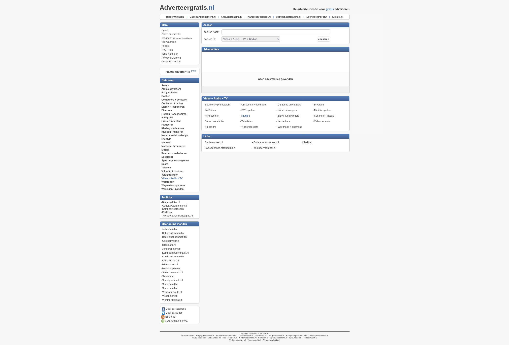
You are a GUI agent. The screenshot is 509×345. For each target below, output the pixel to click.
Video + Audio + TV (172, 178)
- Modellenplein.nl (229, 338)
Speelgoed (167, 157)
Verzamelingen (169, 174)
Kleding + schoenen (172, 128)
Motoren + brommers (173, 146)
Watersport (167, 182)
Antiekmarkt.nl (169, 229)
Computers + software (174, 99)
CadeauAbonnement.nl (174, 205)
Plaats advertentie (171, 34)
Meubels (166, 142)
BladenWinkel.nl (171, 202)
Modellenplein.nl (171, 268)
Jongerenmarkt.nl (171, 248)
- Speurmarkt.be (295, 338)
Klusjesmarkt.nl (170, 260)
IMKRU (266, 333)
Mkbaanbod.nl (170, 264)
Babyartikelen (169, 92)
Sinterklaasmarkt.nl (172, 272)
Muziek (165, 149)
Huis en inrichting (171, 121)
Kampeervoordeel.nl (173, 209)
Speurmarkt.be (170, 284)
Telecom (166, 167)
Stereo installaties (214, 121)
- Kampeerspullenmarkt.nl (296, 335)
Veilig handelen (169, 53)
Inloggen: (176, 38)
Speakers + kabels (324, 115)
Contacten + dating (172, 103)
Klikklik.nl (167, 212)
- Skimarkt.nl (262, 338)
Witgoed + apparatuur (173, 185)
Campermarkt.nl (171, 241)
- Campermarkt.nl (245, 335)
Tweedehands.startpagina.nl (177, 215)
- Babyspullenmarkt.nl (204, 335)
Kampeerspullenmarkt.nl (175, 252)
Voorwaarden (168, 42)
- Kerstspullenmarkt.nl (318, 335)
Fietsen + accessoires (174, 114)
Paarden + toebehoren (174, 153)
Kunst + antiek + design (174, 135)
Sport (164, 164)
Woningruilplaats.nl (172, 300)
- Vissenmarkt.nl (253, 340)
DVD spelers (248, 110)
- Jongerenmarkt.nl (275, 335)
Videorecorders (249, 127)
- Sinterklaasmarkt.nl (246, 338)
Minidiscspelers (322, 110)
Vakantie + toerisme (172, 171)
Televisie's (247, 121)
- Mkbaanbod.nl (213, 338)
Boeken (165, 96)
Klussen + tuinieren (172, 131)
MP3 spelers (212, 115)
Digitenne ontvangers (289, 104)
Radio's (245, 115)
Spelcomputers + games (175, 160)
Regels (165, 45)
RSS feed (169, 316)
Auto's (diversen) (171, 89)
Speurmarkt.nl (169, 288)
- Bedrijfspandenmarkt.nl (225, 335)
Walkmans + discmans (290, 127)
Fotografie (167, 117)
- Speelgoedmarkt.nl (277, 338)
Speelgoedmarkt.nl (172, 280)
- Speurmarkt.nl (310, 338)
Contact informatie (171, 61)
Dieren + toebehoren (173, 106)
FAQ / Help (167, 49)
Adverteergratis (187, 7)
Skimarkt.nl (168, 276)
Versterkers (284, 121)
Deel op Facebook (175, 308)
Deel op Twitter (173, 312)
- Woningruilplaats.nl (270, 340)
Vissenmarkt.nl (170, 296)
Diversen (166, 110)
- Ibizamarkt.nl (259, 335)
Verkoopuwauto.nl (172, 292)
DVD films (210, 110)
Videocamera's (322, 121)
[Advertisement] (275, 62)
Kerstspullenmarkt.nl (173, 256)
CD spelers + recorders (253, 104)
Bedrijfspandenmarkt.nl (174, 237)
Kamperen (167, 124)
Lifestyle (166, 139)
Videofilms (210, 127)
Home (164, 30)
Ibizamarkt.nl (169, 245)
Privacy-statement (171, 57)
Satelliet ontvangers (288, 115)
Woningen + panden (172, 189)
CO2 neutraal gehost (175, 320)
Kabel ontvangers (287, 110)
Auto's (165, 85)
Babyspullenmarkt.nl (173, 233)
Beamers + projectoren (217, 104)
